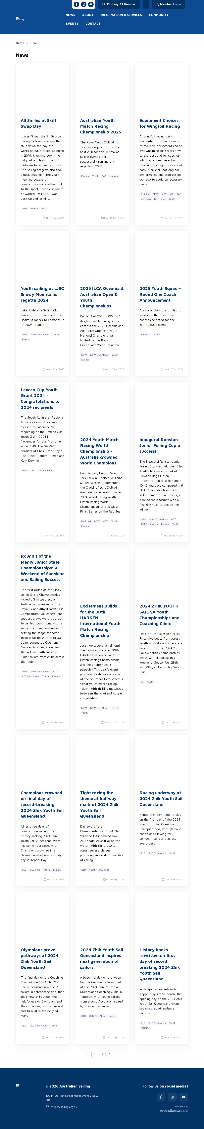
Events (72, 23)
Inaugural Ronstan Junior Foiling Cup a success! (159, 445)
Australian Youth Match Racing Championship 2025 (100, 126)
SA (142, 198)
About (88, 15)
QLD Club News (157, 853)
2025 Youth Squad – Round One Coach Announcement (160, 294)
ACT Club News (149, 524)
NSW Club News (40, 334)
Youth (45, 208)
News (70, 15)
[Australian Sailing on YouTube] (91, 4)
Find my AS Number (121, 4)
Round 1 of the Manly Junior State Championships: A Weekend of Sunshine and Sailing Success (43, 567)
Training (145, 194)
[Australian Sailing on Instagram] (83, 4)
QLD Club (35, 869)
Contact (93, 23)
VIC (172, 194)
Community (159, 15)
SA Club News (46, 470)
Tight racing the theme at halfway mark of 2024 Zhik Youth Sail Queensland (99, 804)
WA (149, 198)
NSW (24, 208)
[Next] (117, 1054)
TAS (104, 176)
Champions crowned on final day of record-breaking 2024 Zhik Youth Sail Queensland (42, 804)
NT (155, 198)
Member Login (170, 4)
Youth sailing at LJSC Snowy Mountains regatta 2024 (42, 294)
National (114, 176)
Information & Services (121, 15)
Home (20, 42)
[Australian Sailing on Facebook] (76, 4)
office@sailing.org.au (64, 1106)
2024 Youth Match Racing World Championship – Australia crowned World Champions (99, 451)
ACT (164, 194)
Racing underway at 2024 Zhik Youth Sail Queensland (160, 798)
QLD (163, 198)
